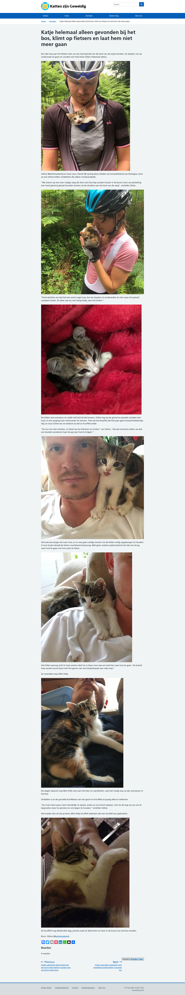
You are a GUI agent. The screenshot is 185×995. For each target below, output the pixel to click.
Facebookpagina (88, 988)
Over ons (138, 16)
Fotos (67, 16)
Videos (45, 16)
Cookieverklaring (62, 988)
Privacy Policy (46, 988)
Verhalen (89, 16)
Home (43, 21)
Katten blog (114, 16)
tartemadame (62, 936)
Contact (75, 988)
